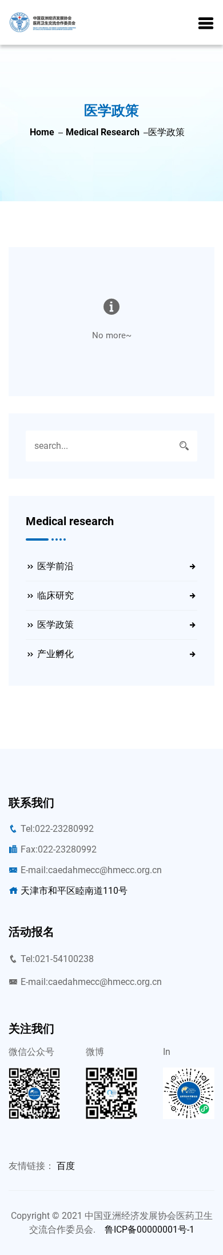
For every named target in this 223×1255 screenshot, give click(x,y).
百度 (66, 1165)
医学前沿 (55, 566)
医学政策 (55, 624)
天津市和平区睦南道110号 (74, 890)
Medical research (103, 132)
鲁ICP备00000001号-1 (149, 1229)
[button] (205, 24)
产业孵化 (55, 653)
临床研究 (55, 595)
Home (42, 132)
